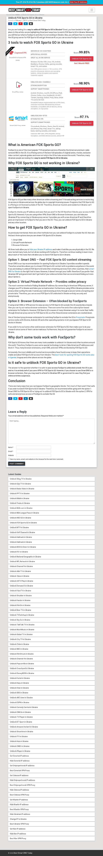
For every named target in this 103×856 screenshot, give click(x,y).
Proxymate (80, 317)
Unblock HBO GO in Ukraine (20, 518)
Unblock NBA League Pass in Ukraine (24, 513)
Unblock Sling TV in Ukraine (21, 479)
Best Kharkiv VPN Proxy (19, 809)
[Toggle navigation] (92, 10)
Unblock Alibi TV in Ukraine (20, 571)
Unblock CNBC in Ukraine (19, 746)
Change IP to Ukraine (18, 819)
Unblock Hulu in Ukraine (19, 741)
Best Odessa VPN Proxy (19, 795)
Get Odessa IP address (19, 775)
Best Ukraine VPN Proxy (19, 824)
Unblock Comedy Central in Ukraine (24, 707)
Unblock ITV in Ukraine (19, 736)
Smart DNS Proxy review (17, 125)
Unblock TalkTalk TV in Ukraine (22, 625)
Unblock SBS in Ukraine (19, 693)
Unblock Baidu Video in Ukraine (22, 489)
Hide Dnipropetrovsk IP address (22, 780)
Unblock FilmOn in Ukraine (20, 605)
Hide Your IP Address (78, 2)
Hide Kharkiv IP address (19, 804)
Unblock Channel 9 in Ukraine (21, 566)
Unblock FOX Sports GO (81, 59)
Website (11, 455)
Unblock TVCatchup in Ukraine (22, 615)
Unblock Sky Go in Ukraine (20, 620)
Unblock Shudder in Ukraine (21, 596)
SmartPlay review (17, 92)
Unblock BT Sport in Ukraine (21, 722)
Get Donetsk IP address (19, 756)
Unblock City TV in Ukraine (20, 639)
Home (17, 15)
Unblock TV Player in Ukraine (21, 717)
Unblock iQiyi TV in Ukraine (20, 484)
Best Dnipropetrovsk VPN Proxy (22, 785)
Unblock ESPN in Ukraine (19, 702)
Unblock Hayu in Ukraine (19, 683)
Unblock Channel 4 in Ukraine (21, 659)
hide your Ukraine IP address (41, 249)
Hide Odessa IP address (19, 790)
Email (10, 451)
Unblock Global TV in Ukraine (21, 634)
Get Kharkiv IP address (19, 800)
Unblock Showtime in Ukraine (21, 732)
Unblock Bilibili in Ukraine (19, 498)
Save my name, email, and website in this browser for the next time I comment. (37, 459)
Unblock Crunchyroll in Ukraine (22, 668)
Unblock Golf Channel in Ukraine (22, 532)
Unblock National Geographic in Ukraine (25, 557)
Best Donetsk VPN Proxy (20, 770)
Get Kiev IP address (17, 829)
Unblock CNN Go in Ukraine (20, 712)
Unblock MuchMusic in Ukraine (22, 630)
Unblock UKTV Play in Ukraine (21, 581)
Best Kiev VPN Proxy (18, 838)
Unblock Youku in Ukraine (20, 503)
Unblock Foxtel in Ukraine (20, 678)
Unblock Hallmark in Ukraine (21, 537)
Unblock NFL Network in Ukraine (22, 561)
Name (10, 447)
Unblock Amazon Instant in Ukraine (24, 727)
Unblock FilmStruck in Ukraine (22, 654)
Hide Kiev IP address (18, 834)
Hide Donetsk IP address (20, 761)
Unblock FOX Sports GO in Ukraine (23, 523)
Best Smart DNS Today (37, 20)
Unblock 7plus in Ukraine (19, 576)
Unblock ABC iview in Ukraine (21, 698)
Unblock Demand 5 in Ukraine (21, 586)
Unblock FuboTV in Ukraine (20, 591)
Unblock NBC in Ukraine (19, 649)
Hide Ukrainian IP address (20, 814)
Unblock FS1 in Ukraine (19, 552)
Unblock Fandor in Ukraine (20, 600)
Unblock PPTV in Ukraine (20, 493)
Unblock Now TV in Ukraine (20, 610)
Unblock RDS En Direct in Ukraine (23, 547)
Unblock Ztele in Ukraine (19, 644)
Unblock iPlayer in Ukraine (20, 751)
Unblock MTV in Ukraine (19, 527)
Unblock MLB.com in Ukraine (21, 508)
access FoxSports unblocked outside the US (69, 368)
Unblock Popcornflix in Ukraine (22, 664)
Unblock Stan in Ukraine (19, 688)
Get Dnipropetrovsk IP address (22, 766)
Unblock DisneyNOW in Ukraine (22, 673)
